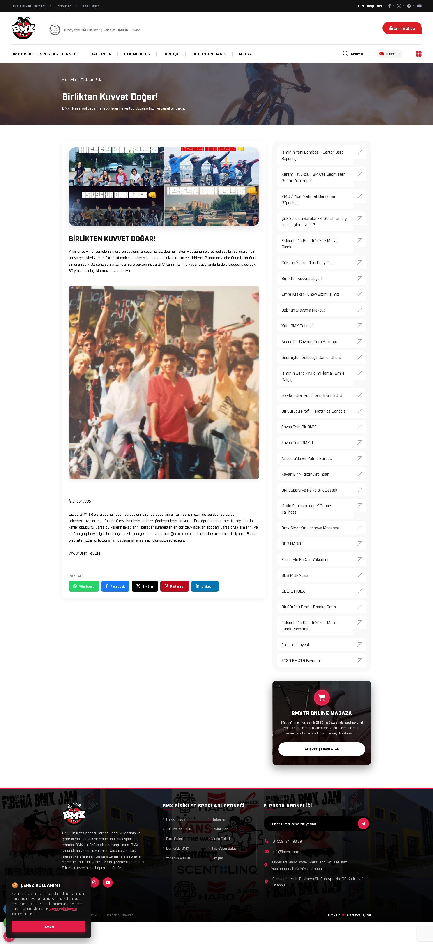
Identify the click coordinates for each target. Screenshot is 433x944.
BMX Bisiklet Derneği (28, 6)
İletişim (217, 858)
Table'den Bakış (209, 53)
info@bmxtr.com (177, 533)
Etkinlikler (63, 6)
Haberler (100, 53)
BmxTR (334, 915)
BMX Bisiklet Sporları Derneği (44, 53)
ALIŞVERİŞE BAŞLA (319, 749)
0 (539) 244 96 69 (287, 841)
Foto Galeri (174, 838)
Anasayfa (69, 79)
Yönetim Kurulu (178, 858)
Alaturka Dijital (358, 915)
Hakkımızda (175, 819)
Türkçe (391, 53)
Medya (245, 53)
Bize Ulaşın (90, 6)
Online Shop (404, 27)
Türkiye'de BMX (178, 828)
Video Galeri (220, 838)
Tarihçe (171, 53)
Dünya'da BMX (177, 848)
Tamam (48, 926)
